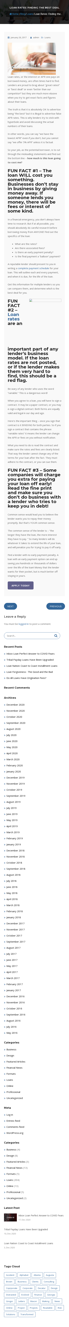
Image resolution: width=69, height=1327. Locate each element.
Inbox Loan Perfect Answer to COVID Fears (30, 653)
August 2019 (13, 801)
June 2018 (11, 887)
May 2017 (11, 966)
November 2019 (15, 783)
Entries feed (13, 1120)
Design (10, 1055)
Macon (33, 1301)
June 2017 (11, 959)
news (57, 1301)
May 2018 (11, 893)
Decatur (42, 1288)
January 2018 (13, 917)
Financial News (14, 1067)
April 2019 (12, 826)
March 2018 (13, 905)
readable (47, 1307)
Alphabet (24, 1275)
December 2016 (15, 996)
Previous (56, 606)
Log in (9, 1114)
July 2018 (11, 880)
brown (9, 1281)
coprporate (11, 1288)
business (22, 1281)
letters (21, 1301)
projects (34, 1307)
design (54, 1288)
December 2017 (15, 923)
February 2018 (14, 911)
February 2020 (14, 765)
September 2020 (15, 722)
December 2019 (15, 777)
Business (11, 1049)
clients (35, 1281)
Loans (29, 14)
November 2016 (15, 1002)
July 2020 (11, 735)
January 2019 (13, 844)
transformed (27, 1314)
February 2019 (14, 838)
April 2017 (12, 972)
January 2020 (13, 771)
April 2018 (12, 899)
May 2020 (11, 747)
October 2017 (14, 935)
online (9, 1307)
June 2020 (11, 741)
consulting (49, 1281)
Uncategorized (14, 1098)
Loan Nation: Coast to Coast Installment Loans (31, 665)
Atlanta (37, 1275)
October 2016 (14, 1008)
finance (38, 1294)
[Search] (56, 635)
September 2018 (15, 868)
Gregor (9, 1301)
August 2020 (13, 729)
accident (10, 1275)
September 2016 (15, 1014)
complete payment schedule (33, 268)
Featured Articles (15, 1061)
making (45, 1301)
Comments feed (15, 1126)
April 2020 (12, 753)
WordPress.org (14, 1132)
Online (9, 1085)
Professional (13, 1092)
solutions (10, 1314)
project (21, 1307)
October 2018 (14, 862)
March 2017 (13, 978)
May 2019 (11, 820)
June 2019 (11, 814)
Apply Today (21, 585)
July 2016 (11, 1026)
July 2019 (11, 808)
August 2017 (13, 947)
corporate (28, 1288)
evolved (25, 1294)
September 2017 (15, 941)
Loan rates (14, 317)
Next (10, 606)
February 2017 (14, 984)
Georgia (51, 1294)
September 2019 (15, 795)
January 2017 (13, 990)
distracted (11, 1294)
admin (36, 37)
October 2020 (14, 716)
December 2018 (15, 850)
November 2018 (15, 856)
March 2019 (13, 832)
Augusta (50, 1275)
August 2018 (13, 874)
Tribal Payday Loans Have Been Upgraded (30, 659)
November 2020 (15, 710)
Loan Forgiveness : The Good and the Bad (29, 671)
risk (60, 1307)
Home (15, 14)
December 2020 (15, 704)
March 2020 (13, 759)
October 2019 (14, 789)
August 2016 (13, 1020)
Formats (11, 1073)
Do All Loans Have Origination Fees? (26, 677)
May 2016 (11, 1032)
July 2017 (11, 953)
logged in (24, 623)
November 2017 (15, 929)
